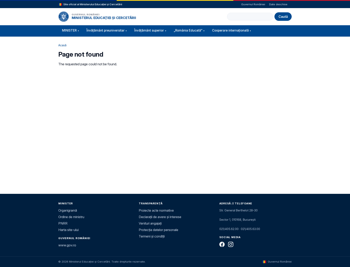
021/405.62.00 (229, 229)
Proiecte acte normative (156, 210)
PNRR (62, 223)
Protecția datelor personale (158, 230)
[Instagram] (230, 244)
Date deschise (278, 4)
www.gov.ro (67, 245)
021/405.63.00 (250, 229)
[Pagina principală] (63, 16)
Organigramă (67, 210)
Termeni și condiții (152, 236)
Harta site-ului (68, 230)
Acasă (62, 45)
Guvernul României (253, 4)
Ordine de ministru (71, 217)
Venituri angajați (150, 223)
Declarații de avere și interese (160, 217)
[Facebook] (222, 244)
